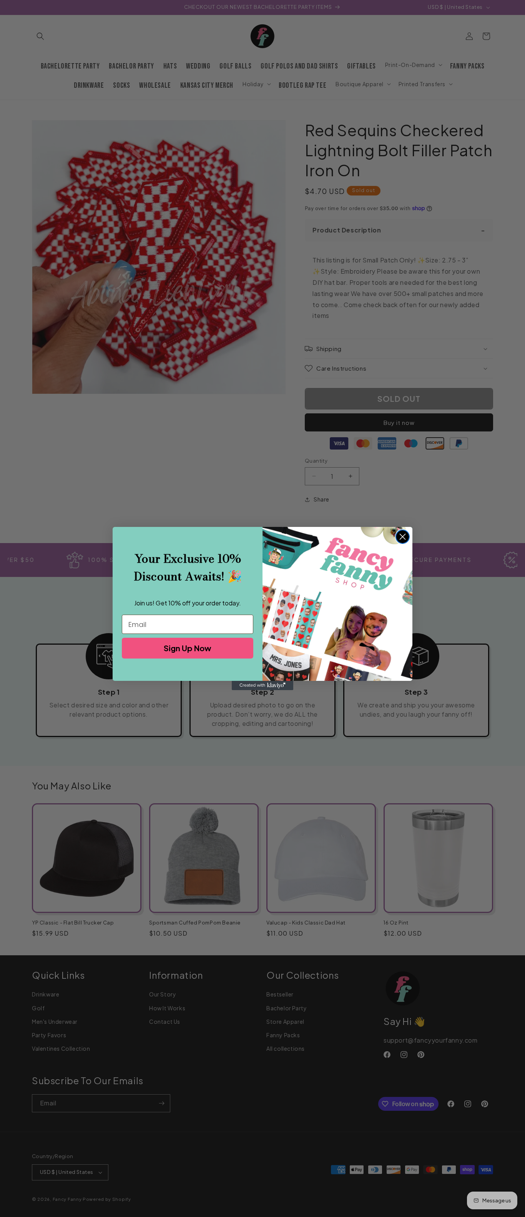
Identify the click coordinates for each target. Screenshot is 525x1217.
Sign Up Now (187, 648)
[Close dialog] (402, 536)
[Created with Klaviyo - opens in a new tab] (262, 685)
